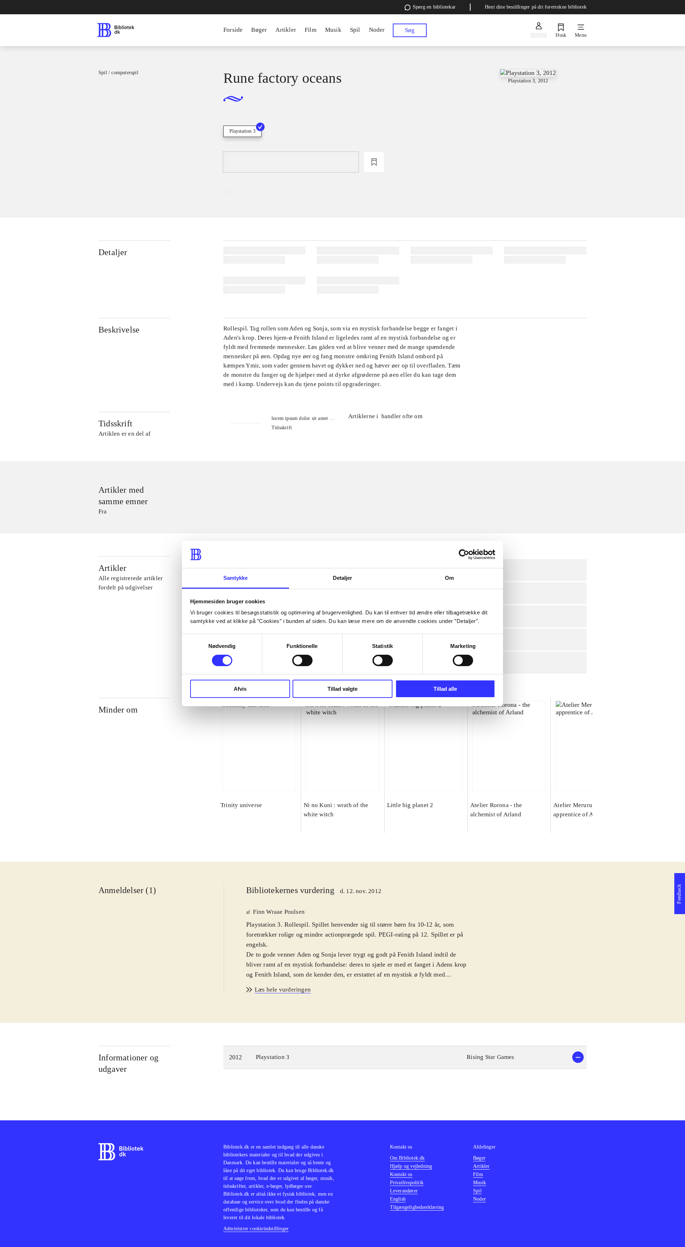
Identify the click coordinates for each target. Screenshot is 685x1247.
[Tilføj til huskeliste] (374, 162)
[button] (405, 1057)
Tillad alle (445, 689)
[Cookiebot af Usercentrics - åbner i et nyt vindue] (464, 554)
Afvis (240, 689)
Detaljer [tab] (342, 578)
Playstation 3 (242, 131)
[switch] (302, 660)
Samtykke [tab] (235, 578)
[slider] (528, 122)
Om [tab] (449, 578)
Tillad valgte (342, 689)
